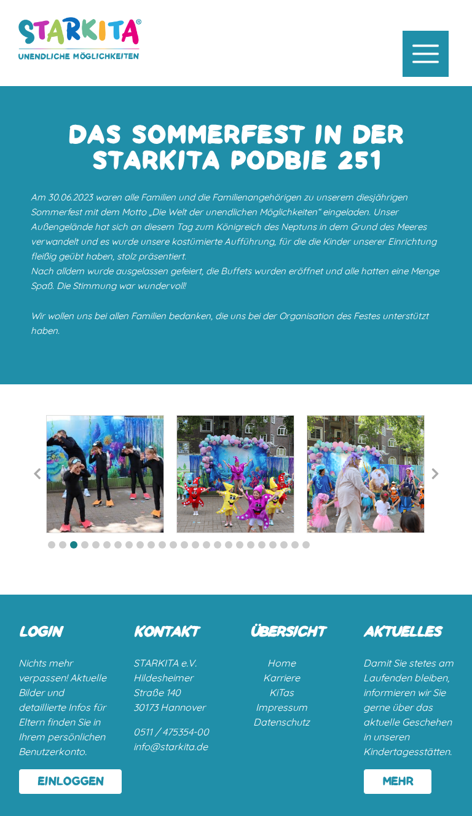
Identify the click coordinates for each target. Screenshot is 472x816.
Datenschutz (281, 722)
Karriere (281, 677)
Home (281, 663)
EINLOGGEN (70, 782)
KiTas (281, 692)
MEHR (397, 782)
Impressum (281, 707)
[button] (51, 545)
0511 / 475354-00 (171, 732)
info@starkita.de (170, 746)
